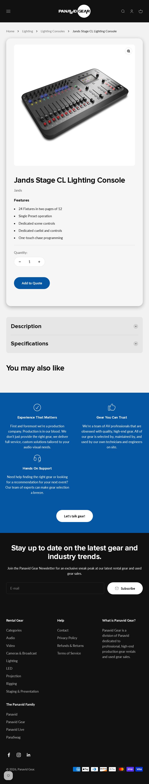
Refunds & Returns (70, 646)
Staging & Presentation (22, 691)
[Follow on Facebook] (8, 755)
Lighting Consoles (53, 31)
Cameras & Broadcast (21, 653)
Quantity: (20, 253)
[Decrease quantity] (19, 261)
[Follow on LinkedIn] (28, 755)
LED (9, 668)
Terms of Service (69, 653)
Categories (14, 630)
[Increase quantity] (39, 261)
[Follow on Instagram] (18, 755)
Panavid (11, 714)
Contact (62, 630)
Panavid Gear (15, 722)
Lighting (27, 31)
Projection (13, 676)
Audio (10, 638)
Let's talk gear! (74, 516)
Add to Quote (32, 283)
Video (10, 646)
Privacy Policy (67, 638)
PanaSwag (13, 737)
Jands (18, 190)
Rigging (11, 684)
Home (10, 31)
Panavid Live (15, 729)
